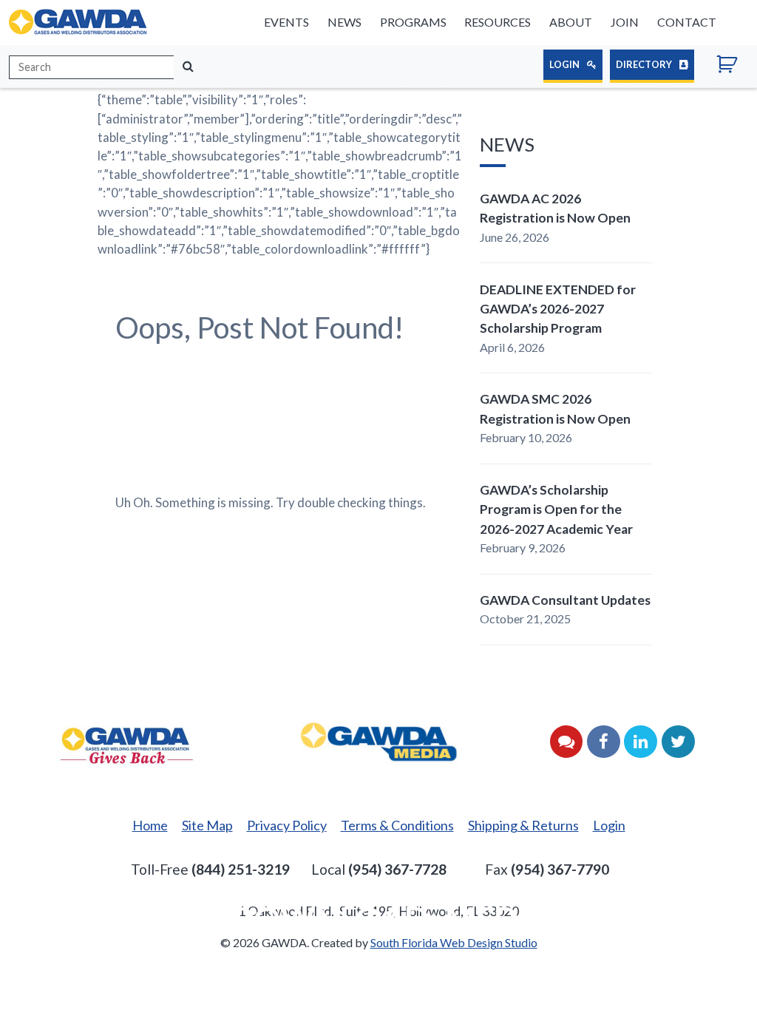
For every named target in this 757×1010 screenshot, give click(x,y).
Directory (644, 64)
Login (565, 64)
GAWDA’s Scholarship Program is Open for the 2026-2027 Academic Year (556, 509)
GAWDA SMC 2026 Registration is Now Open (555, 408)
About (570, 22)
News (344, 22)
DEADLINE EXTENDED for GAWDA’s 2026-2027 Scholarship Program (558, 309)
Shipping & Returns (523, 825)
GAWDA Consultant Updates (565, 600)
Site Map (207, 825)
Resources (497, 22)
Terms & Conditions (397, 825)
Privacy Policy (287, 825)
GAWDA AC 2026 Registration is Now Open (555, 208)
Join (625, 22)
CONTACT (686, 22)
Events (286, 22)
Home (150, 825)
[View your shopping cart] (732, 67)
